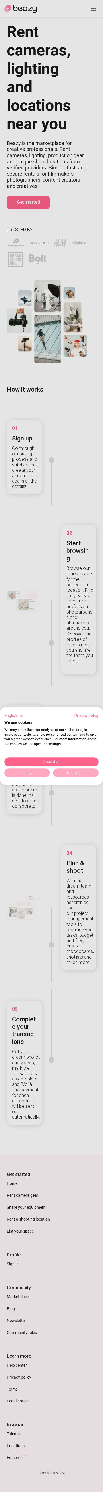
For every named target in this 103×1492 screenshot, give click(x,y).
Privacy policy (86, 715)
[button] (13, 715)
